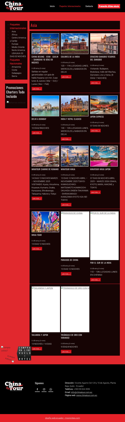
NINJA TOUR (37, 234)
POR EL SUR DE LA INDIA (100, 262)
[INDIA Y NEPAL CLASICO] (75, 105)
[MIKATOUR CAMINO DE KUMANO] (45, 156)
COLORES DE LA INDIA (70, 56)
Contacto (89, 6)
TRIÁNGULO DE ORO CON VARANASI (71, 336)
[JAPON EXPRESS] (104, 104)
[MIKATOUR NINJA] (75, 156)
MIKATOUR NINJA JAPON (100, 169)
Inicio (52, 6)
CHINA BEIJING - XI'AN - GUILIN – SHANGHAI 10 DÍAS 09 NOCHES (45, 59)
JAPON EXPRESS (97, 116)
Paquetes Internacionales (70, 6)
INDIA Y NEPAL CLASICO (71, 118)
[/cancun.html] (16, 102)
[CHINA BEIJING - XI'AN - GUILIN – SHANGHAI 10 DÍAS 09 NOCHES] (45, 43)
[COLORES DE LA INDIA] (75, 43)
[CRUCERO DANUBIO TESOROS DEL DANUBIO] (104, 43)
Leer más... (36, 89)
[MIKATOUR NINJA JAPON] (104, 156)
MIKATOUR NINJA (68, 169)
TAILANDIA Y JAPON (40, 334)
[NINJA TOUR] (45, 221)
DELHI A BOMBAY (39, 118)
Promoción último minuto (109, 6)
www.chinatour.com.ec (86, 395)
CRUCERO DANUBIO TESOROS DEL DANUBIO (102, 58)
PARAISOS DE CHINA (69, 259)
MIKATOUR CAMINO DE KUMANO (45, 169)
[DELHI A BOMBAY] (45, 105)
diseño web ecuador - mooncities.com (62, 418)
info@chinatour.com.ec (81, 392)
